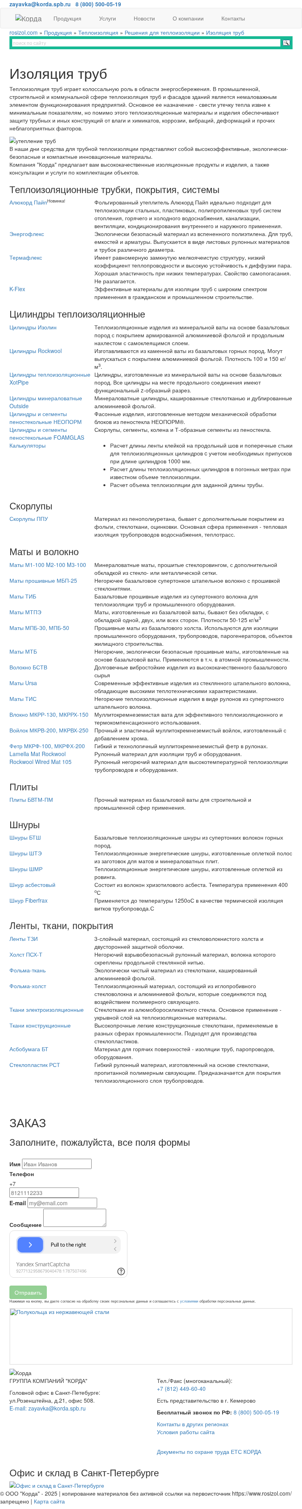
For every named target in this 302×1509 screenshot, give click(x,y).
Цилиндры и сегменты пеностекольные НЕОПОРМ (45, 418)
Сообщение (25, 1224)
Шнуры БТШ (25, 837)
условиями (189, 1301)
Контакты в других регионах (192, 1424)
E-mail (17, 1203)
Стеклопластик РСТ (34, 1065)
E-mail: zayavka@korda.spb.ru (47, 1408)
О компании (189, 18)
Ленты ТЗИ (23, 938)
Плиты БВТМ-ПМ (31, 799)
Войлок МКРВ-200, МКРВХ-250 (48, 730)
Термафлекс (25, 257)
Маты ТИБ (22, 596)
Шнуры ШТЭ (25, 853)
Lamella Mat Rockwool (37, 754)
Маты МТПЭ (25, 612)
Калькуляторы (27, 445)
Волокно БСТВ (28, 667)
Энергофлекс (26, 234)
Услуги (108, 18)
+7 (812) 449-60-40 (181, 1388)
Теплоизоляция (98, 32)
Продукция (68, 18)
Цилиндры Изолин (33, 327)
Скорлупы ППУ (28, 518)
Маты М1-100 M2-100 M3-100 (47, 565)
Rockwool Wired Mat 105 (40, 762)
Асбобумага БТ (28, 1049)
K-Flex (17, 289)
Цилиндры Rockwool (35, 351)
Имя (14, 1164)
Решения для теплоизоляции (162, 32)
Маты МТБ (23, 651)
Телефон (21, 1174)
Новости (145, 18)
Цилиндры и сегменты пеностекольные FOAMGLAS (46, 433)
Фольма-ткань (27, 970)
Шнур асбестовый (32, 884)
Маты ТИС (23, 698)
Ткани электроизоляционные (46, 1009)
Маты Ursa (23, 683)
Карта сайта (49, 1501)
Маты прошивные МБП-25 (43, 580)
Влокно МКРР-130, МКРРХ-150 (48, 714)
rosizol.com (23, 32)
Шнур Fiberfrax (28, 900)
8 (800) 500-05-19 (256, 1412)
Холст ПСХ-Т (25, 954)
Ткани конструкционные (40, 1025)
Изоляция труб (225, 32)
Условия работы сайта (186, 1432)
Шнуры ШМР (25, 869)
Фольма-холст (27, 986)
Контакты (234, 18)
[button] (31, 1336)
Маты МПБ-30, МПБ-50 (39, 628)
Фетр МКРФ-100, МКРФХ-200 (47, 746)
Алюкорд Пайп (28, 202)
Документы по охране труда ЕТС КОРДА (209, 1451)
